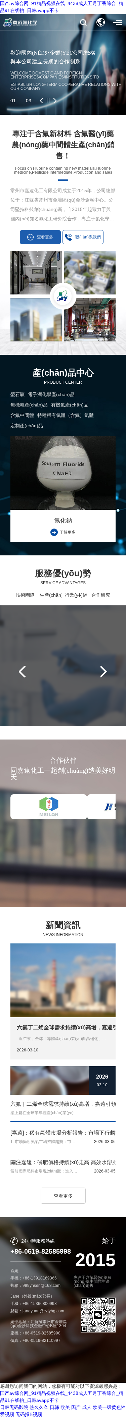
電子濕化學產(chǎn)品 (51, 394)
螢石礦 (17, 394)
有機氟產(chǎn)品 (69, 404)
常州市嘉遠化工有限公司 (61, 1399)
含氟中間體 (22, 415)
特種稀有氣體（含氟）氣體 (65, 415)
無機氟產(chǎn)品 (29, 404)
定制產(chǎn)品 (26, 425)
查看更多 (63, 1196)
